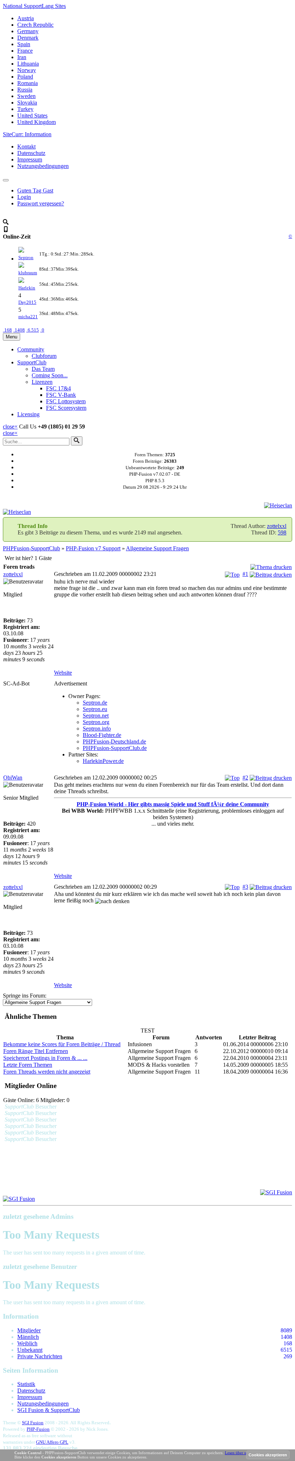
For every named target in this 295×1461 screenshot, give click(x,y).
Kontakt (26, 146)
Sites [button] (34, 6)
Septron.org (96, 722)
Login (24, 197)
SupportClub (31, 362)
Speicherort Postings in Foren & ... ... (45, 1058)
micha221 (28, 316)
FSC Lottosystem (66, 401)
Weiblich (27, 1343)
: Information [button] (27, 134)
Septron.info (97, 728)
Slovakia (27, 102)
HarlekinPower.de (103, 761)
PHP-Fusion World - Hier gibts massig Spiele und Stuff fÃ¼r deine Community (173, 804)
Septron (25, 257)
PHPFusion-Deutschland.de (114, 741)
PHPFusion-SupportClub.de (115, 748)
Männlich (28, 1337)
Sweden (26, 96)
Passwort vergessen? (40, 203)
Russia (24, 89)
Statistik (26, 1384)
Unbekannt (29, 1350)
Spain (23, 44)
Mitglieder (29, 1330)
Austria (25, 18)
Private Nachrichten (39, 1356)
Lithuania (28, 64)
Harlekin (26, 287)
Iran (21, 57)
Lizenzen (42, 382)
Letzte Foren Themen (27, 1065)
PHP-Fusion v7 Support (93, 548)
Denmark (27, 38)
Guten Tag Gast (35, 190)
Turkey (25, 109)
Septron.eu (95, 709)
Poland (25, 77)
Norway (26, 70)
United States (32, 115)
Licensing (28, 414)
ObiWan (12, 777)
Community (30, 349)
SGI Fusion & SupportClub (48, 1410)
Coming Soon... (50, 375)
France (25, 51)
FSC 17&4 (58, 388)
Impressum (29, 159)
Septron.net (96, 715)
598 (282, 532)
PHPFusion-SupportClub (31, 548)
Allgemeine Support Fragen (157, 548)
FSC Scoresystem (66, 408)
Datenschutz (31, 153)
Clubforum (44, 356)
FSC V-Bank (61, 395)
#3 (245, 887)
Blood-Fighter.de (102, 735)
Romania (27, 83)
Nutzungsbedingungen (43, 166)
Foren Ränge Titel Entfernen (35, 1051)
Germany (27, 31)
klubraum (27, 272)
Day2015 (27, 302)
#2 (245, 777)
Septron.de (95, 703)
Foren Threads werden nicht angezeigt (46, 1072)
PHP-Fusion (38, 1429)
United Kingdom (36, 122)
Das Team (43, 369)
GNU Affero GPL (52, 1442)
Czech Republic (35, 25)
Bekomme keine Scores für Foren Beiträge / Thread (62, 1044)
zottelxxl (276, 526)
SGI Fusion (33, 1422)
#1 (245, 574)
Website (63, 673)
